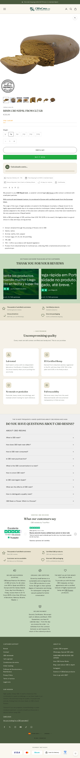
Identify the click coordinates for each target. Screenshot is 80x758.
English (46, 733)
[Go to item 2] (13, 100)
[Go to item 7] (46, 100)
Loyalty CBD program (60, 648)
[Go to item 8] (53, 100)
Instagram (56, 668)
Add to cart (40, 150)
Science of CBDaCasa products (64, 672)
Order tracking (8, 666)
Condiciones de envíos (11, 662)
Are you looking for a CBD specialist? (16, 720)
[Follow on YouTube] (21, 727)
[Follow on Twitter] (10, 727)
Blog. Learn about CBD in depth (64, 665)
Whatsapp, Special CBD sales (63, 652)
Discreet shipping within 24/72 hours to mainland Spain (41, 2)
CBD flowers (69, 590)
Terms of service (9, 679)
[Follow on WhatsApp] (31, 727)
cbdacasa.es (8, 107)
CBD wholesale (8, 655)
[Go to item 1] (6, 100)
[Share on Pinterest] (15, 187)
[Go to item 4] (26, 100)
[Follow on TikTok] (26, 727)
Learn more (7, 716)
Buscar (5, 648)
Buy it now (40, 157)
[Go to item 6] (39, 100)
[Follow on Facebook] (4, 727)
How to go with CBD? (60, 675)
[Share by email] (18, 187)
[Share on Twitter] (12, 187)
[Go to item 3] (19, 100)
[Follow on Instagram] (15, 727)
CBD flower (50, 193)
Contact (6, 652)
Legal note (7, 682)
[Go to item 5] (33, 100)
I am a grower (8, 659)
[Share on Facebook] (9, 187)
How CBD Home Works (61, 661)
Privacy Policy (8, 675)
